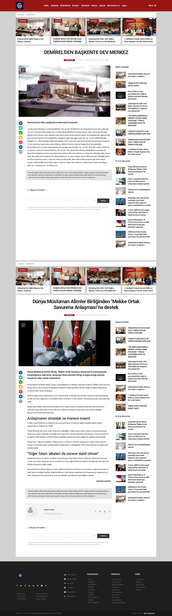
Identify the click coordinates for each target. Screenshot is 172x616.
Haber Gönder (41, 599)
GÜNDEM (54, 6)
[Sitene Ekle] (46, 586)
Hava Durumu (117, 579)
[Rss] (38, 586)
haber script (105, 613)
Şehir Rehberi (117, 600)
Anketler (139, 582)
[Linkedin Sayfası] (34, 586)
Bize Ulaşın (71, 596)
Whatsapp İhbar (42, 596)
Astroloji (139, 590)
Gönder (103, 201)
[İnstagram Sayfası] (26, 586)
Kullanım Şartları (42, 594)
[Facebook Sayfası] (18, 586)
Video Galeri (72, 579)
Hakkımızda (21, 594)
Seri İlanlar (116, 597)
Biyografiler (140, 585)
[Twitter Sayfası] (22, 586)
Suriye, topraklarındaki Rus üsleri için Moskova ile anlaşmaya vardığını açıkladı (138, 181)
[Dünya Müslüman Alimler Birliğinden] (64, 343)
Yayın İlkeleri (21, 596)
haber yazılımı (67, 613)
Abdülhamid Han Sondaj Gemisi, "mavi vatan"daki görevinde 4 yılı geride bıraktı (139, 234)
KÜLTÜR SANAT (93, 603)
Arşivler (70, 588)
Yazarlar (70, 583)
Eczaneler (115, 587)
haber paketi (77, 613)
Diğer (124, 6)
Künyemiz (71, 592)
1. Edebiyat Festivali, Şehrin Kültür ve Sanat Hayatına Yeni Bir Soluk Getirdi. (139, 151)
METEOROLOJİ (113, 6)
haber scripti (86, 613)
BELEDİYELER (30, 15)
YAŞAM (90, 600)
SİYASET (75, 6)
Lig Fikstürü (116, 590)
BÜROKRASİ (65, 6)
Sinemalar (115, 595)
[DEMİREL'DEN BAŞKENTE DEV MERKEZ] (64, 91)
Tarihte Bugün (117, 592)
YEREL (46, 6)
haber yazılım (96, 613)
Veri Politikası (21, 599)
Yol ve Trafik (116, 582)
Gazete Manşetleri (118, 603)
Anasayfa (21, 15)
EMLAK (94, 6)
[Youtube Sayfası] (30, 586)
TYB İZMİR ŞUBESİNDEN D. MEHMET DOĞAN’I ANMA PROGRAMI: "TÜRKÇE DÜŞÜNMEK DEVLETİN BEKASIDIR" (138, 120)
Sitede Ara (140, 579)
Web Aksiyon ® (149, 613)
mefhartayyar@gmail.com (53, 514)
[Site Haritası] (42, 586)
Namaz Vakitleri (117, 585)
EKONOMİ (85, 6)
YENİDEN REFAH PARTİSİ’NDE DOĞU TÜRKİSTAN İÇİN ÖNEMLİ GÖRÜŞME (139, 142)
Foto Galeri (71, 575)
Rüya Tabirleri (141, 587)
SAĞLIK (102, 6)
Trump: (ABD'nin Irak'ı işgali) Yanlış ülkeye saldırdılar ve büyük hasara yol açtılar (138, 212)
